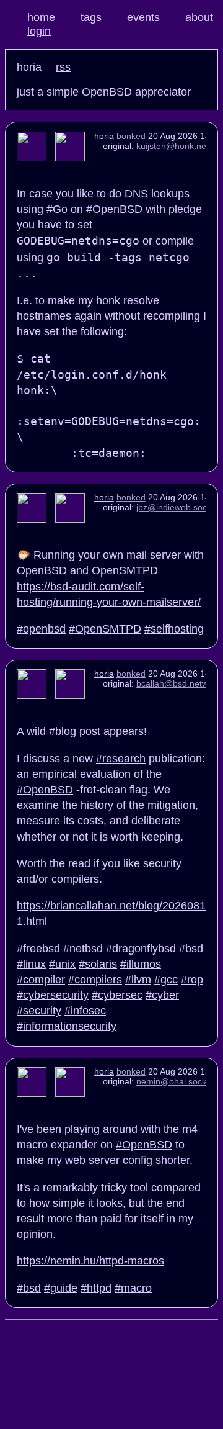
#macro (133, 1288)
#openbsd (41, 629)
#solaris (98, 964)
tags (91, 17)
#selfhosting (174, 629)
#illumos (140, 964)
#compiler (41, 979)
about (199, 17)
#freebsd (38, 948)
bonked (131, 136)
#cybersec (117, 995)
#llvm (138, 979)
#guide (60, 1288)
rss (63, 67)
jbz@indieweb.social (176, 507)
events (143, 17)
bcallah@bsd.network (178, 683)
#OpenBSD (114, 209)
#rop (192, 979)
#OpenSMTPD (105, 629)
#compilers (95, 979)
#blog (62, 731)
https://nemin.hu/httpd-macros (90, 1261)
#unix (62, 964)
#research (121, 758)
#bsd (191, 948)
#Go (57, 209)
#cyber (162, 995)
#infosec (85, 1010)
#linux (31, 964)
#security (39, 1010)
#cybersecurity (53, 995)
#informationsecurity (66, 1026)
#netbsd (83, 948)
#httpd (96, 1288)
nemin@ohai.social (173, 1081)
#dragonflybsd (141, 948)
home (41, 17)
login (39, 31)
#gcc (166, 979)
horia (104, 136)
